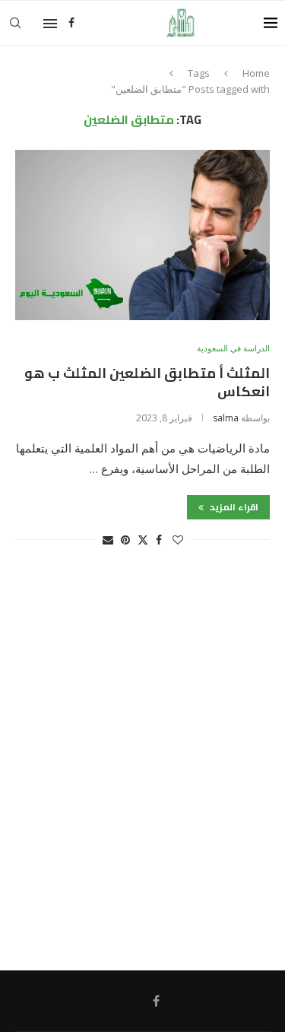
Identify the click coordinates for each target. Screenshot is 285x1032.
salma (226, 417)
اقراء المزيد (232, 507)
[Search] (15, 23)
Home (256, 73)
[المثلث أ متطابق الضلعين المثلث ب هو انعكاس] (142, 234)
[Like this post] (178, 539)
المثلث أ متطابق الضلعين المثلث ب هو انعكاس (147, 382)
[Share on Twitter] (143, 539)
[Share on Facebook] (159, 539)
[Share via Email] (108, 539)
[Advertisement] (142, 766)
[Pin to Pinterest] (125, 539)
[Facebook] (71, 23)
